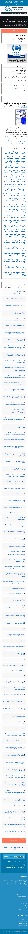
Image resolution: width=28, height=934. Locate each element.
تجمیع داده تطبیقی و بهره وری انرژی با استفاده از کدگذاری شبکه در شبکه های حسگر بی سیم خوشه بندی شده (14, 419)
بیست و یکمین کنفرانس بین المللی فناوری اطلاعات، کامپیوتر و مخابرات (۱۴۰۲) (15, 235)
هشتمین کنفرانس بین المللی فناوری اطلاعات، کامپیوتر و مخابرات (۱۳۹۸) (15, 171)
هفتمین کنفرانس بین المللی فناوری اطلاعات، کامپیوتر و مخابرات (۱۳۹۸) (15, 166)
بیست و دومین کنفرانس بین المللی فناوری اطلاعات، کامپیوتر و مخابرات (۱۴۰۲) (15, 242)
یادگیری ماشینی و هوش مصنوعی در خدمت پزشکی (14, 488)
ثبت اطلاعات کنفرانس (21, 894)
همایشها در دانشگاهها (18, 2)
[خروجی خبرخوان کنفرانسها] (12, 5)
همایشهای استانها (8, 1)
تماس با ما (24, 887)
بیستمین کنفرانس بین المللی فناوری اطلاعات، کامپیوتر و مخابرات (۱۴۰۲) (15, 230)
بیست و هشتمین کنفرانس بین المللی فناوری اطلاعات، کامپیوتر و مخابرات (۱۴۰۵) (14, 273)
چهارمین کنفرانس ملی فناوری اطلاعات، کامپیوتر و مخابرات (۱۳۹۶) (15, 152)
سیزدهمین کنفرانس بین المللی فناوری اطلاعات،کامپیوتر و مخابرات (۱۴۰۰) (14, 194)
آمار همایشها (23, 892)
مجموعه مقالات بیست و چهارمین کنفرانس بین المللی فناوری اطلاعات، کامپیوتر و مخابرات (15, 141)
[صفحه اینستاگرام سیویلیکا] (18, 5)
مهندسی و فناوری (18, 24)
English (6, 2)
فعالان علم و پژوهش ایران (22, 923)
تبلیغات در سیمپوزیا (22, 896)
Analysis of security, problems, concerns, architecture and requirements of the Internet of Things (15, 575)
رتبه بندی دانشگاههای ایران (21, 909)
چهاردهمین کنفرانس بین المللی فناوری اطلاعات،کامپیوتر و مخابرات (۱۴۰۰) (15, 199)
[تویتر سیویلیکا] (16, 5)
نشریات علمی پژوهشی (22, 925)
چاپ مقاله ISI (24, 903)
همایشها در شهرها (15, 1)
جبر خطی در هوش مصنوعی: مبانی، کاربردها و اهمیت (13, 665)
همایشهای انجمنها (11, 2)
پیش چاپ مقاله (24, 911)
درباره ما (24, 889)
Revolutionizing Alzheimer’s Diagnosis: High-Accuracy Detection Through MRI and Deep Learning (15, 755)
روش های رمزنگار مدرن (19, 493)
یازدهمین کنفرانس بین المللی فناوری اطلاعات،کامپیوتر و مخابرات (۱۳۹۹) (15, 185)
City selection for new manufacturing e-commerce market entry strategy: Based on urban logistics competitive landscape (14, 369)
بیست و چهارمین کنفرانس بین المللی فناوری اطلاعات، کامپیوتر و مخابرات (15, 25)
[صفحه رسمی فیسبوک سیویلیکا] (14, 5)
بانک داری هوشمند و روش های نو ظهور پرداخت (15, 659)
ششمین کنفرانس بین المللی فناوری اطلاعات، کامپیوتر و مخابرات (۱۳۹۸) (15, 162)
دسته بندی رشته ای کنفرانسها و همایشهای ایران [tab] (13, 848)
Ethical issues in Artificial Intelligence (16, 593)
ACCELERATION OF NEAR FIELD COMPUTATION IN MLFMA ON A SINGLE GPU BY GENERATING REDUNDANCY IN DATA (14, 553)
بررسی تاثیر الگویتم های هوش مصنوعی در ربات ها (14, 507)
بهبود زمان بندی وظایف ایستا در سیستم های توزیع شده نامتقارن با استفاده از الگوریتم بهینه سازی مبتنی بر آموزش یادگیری (14, 454)
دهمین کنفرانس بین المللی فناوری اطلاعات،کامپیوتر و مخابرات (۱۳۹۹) (15, 180)
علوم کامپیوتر (22, 91)
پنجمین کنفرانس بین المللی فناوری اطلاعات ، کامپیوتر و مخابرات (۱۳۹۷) (15, 157)
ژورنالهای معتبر (24, 907)
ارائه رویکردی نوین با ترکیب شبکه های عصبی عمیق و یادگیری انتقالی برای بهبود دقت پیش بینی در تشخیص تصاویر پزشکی (14, 784)
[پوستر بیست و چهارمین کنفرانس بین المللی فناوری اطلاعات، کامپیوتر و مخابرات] (21, 117)
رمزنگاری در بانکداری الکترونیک (17, 640)
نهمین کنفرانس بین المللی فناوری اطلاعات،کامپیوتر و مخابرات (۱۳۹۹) (15, 175)
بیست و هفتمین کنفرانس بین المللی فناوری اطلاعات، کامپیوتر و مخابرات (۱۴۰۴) (15, 267)
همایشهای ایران (24, 24)
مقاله (26, 905)
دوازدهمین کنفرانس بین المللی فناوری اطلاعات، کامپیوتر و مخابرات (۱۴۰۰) (14, 189)
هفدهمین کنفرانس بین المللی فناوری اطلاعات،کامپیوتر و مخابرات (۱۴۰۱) (14, 216)
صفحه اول (20, 1)
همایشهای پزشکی (23, 919)
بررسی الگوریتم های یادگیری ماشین (17, 805)
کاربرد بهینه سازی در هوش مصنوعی (17, 670)
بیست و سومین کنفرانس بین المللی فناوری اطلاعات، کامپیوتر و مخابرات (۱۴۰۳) (15, 248)
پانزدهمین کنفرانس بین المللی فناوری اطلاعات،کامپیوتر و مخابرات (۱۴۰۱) (14, 205)
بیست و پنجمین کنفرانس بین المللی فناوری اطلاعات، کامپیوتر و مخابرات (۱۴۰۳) (15, 254)
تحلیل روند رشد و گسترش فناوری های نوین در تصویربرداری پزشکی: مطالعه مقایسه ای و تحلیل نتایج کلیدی (14, 607)
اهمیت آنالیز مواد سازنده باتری (18, 628)
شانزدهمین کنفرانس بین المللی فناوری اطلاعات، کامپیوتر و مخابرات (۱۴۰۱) (15, 210)
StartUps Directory (23, 921)
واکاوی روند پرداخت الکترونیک (18, 588)
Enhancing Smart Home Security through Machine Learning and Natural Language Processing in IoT (16, 500)
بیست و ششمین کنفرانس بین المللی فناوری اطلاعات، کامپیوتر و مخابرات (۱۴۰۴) (15, 261)
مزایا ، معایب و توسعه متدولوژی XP (17, 512)
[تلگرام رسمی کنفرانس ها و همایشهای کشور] (10, 5)
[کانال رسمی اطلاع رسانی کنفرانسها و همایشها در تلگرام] (14, 856)
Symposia (5, 931)
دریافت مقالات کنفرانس (13, 31)
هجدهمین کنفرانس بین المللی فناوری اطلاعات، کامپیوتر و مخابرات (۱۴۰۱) (14, 221)
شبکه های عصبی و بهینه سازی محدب (16, 675)
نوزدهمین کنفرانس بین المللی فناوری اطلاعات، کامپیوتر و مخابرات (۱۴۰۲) (14, 225)
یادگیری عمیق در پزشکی (19, 728)
